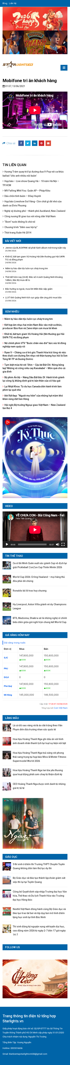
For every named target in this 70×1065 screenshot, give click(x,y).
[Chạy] (7, 544)
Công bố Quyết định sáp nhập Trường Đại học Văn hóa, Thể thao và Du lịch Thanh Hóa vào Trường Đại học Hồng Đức (40, 895)
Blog (5, 3)
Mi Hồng (8, 695)
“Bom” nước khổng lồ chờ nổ (19, 221)
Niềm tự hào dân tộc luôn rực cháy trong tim (26, 268)
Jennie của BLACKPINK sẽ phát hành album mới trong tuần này (35, 247)
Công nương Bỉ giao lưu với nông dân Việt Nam (30, 216)
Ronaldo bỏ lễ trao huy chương (30, 590)
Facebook (21, 143)
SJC (6, 657)
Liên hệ (12, 3)
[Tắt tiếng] (57, 544)
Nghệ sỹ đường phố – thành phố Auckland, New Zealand (34, 211)
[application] (35, 529)
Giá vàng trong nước (14, 642)
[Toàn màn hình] (63, 544)
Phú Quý (8, 686)
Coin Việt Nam (60, 708)
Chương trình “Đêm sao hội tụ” (20, 227)
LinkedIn (34, 143)
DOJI (6, 677)
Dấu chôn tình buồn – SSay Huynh (22, 196)
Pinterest (41, 143)
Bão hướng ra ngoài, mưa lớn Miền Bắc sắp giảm (28, 289)
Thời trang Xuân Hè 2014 (17, 232)
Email (48, 143)
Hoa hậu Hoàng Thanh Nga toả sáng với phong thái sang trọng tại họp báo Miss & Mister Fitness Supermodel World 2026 (39, 756)
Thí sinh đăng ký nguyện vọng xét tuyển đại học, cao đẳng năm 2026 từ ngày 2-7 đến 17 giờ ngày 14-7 (39, 930)
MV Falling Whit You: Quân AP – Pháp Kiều (27, 190)
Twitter (28, 143)
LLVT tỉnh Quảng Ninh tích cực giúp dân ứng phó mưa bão (33, 297)
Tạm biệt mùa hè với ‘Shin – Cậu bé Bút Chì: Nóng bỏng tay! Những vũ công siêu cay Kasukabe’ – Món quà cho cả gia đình (34, 368)
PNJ (6, 668)
